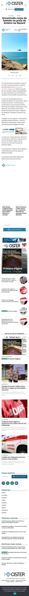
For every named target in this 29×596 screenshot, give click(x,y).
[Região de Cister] (14, 3)
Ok (15, 593)
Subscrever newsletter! (21, 476)
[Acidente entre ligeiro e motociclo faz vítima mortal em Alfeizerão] (23, 290)
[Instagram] (8, 483)
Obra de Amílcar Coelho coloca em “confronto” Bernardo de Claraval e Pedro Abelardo (21, 211)
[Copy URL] (16, 75)
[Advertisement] (14, 186)
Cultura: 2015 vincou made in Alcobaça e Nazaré (13, 563)
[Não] (27, 591)
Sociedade (11, 16)
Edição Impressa (7, 356)
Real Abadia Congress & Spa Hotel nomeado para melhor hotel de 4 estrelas (7, 211)
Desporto (5, 384)
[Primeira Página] (14, 255)
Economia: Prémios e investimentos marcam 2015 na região (14, 558)
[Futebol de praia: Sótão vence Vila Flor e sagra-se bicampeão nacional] (23, 280)
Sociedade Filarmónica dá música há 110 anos (14, 553)
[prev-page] (22, 240)
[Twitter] (12, 75)
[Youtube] (16, 483)
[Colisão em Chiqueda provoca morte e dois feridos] (23, 301)
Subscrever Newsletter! (16, 229)
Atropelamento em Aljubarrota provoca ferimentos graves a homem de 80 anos (10, 321)
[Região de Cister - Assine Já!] (14, 131)
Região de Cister (8, 29)
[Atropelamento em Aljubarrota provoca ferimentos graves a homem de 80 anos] (23, 321)
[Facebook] (9, 75)
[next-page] (24, 240)
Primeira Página (12, 268)
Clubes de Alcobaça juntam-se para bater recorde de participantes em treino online (13, 547)
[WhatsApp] (20, 75)
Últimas (19, 16)
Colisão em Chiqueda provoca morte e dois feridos (10, 300)
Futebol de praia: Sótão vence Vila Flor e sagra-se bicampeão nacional (9, 280)
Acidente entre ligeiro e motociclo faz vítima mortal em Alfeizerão (10, 290)
